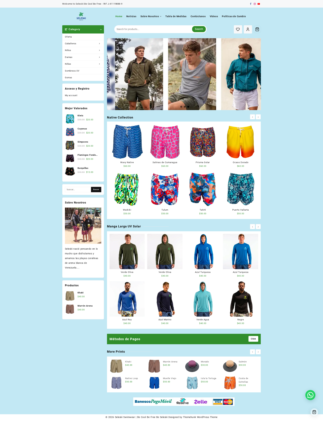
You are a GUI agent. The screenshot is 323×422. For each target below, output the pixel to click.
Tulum (165, 210)
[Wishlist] (238, 29)
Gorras (68, 77)
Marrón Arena (170, 361)
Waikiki (127, 210)
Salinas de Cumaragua (165, 162)
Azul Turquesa (203, 272)
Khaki (128, 361)
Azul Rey (127, 319)
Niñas (68, 64)
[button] (310, 395)
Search (199, 29)
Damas (69, 57)
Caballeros (70, 43)
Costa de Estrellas (243, 380)
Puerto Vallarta (240, 210)
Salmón (243, 361)
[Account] (248, 29)
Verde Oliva (127, 272)
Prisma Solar (203, 162)
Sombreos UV (72, 71)
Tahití (203, 210)
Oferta (68, 37)
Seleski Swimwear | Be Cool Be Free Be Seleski (141, 417)
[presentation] (252, 116)
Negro (240, 319)
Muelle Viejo (169, 378)
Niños (68, 50)
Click (253, 339)
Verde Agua (202, 319)
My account (71, 95)
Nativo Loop (131, 378)
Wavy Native (127, 162)
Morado (205, 361)
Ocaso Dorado (240, 162)
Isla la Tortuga (208, 378)
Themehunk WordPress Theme (200, 417)
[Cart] (257, 29)
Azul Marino (164, 319)
